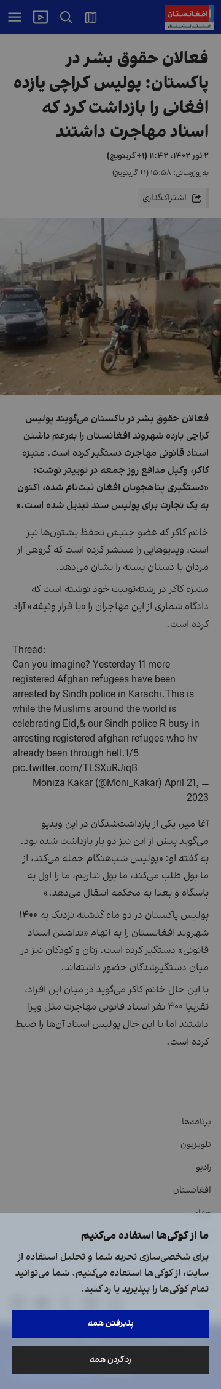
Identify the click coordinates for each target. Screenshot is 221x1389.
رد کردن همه (110, 1359)
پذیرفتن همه (111, 1323)
